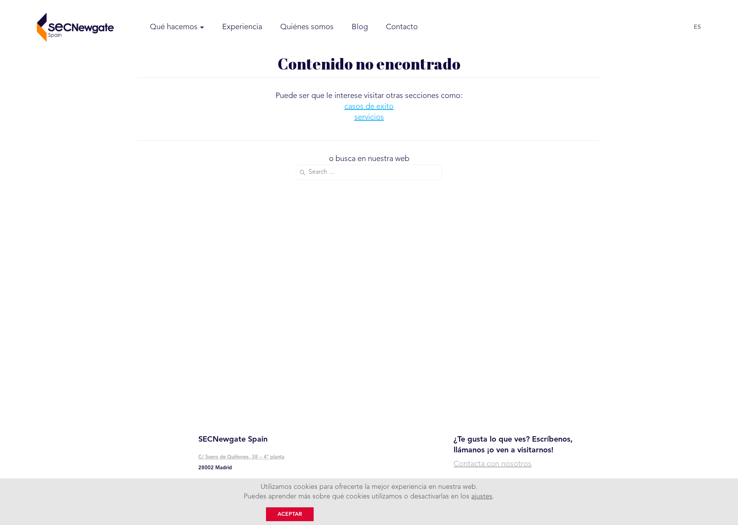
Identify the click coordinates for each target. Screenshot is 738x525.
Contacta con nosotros (493, 464)
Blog (360, 27)
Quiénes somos (307, 27)
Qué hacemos (174, 27)
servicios (369, 117)
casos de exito (369, 107)
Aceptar (290, 514)
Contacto (402, 27)
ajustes (481, 496)
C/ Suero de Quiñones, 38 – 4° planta (241, 457)
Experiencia (242, 27)
